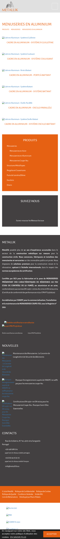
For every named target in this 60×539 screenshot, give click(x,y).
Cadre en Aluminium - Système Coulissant (30, 59)
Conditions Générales (25, 494)
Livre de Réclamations (10, 497)
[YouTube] (56, 474)
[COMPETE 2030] (30, 522)
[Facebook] (39, 474)
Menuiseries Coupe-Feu (18, 161)
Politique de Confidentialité (24, 491)
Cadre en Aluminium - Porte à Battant (30, 75)
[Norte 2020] (30, 508)
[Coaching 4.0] (30, 529)
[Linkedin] (30, 474)
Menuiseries (15, 29)
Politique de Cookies (43, 491)
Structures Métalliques (16, 166)
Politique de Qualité (9, 494)
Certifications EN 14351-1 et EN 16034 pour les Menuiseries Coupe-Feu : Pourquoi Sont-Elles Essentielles (31, 405)
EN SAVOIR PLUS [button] (18, 537)
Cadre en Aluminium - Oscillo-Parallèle (30, 108)
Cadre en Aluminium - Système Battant (30, 91)
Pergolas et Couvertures (16, 170)
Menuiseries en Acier (17, 151)
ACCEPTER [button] (52, 534)
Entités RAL (39, 494)
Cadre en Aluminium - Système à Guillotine (30, 42)
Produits (5, 29)
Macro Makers (35, 497)
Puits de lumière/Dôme (16, 175)
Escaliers (10, 180)
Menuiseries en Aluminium (20, 156)
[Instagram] (47, 474)
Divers (9, 185)
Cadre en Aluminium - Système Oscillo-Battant (30, 124)
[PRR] (30, 515)
